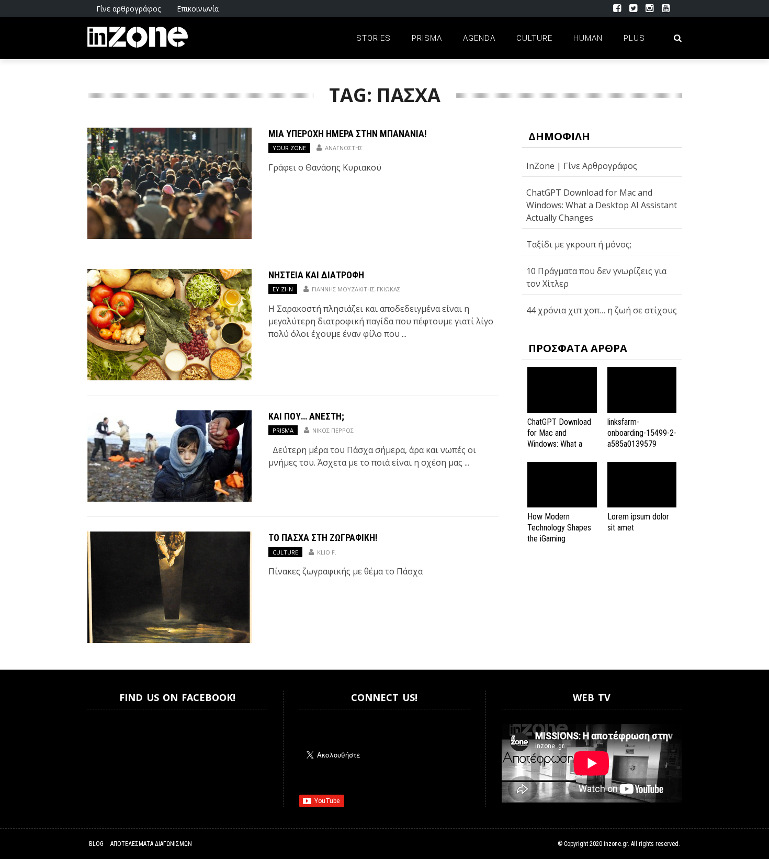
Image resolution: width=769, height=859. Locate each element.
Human (588, 38)
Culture (534, 38)
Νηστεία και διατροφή (316, 274)
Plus (634, 38)
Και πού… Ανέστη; (306, 416)
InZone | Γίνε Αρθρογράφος (581, 166)
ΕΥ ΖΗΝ (283, 289)
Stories (373, 38)
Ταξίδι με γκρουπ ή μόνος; (578, 244)
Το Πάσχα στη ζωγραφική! (323, 537)
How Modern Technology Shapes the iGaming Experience (559, 533)
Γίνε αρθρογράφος (128, 9)
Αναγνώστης (344, 148)
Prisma (427, 38)
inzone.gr (616, 843)
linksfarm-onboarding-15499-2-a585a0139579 (641, 433)
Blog (96, 843)
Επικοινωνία (198, 9)
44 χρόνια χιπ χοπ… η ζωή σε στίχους (601, 310)
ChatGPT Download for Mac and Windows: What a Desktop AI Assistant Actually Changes (601, 205)
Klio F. (326, 552)
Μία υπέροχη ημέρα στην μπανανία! (347, 133)
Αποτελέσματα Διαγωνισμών (151, 843)
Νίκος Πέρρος (333, 430)
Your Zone (289, 148)
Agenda (479, 38)
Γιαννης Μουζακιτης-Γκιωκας (356, 289)
